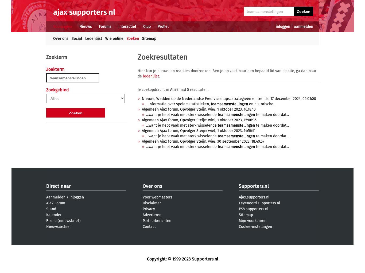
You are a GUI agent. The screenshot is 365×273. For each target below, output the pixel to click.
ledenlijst (151, 76)
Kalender (53, 215)
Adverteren (152, 215)
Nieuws (85, 26)
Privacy (149, 209)
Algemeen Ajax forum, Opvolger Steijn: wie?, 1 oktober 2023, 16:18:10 (199, 109)
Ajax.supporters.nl (254, 197)
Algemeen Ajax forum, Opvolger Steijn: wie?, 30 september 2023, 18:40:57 (203, 141)
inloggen (283, 26)
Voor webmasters (157, 197)
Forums (105, 26)
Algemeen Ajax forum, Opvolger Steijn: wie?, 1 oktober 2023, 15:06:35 (199, 120)
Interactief (127, 26)
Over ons (60, 38)
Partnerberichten (157, 221)
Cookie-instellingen (255, 226)
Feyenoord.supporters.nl (259, 203)
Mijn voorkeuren (252, 221)
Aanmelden (55, 197)
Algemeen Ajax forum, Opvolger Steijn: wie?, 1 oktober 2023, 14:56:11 (198, 130)
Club (147, 26)
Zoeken (133, 38)
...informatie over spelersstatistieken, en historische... (211, 104)
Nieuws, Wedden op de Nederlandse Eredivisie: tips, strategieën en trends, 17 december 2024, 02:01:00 (229, 98)
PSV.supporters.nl (253, 209)
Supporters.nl (254, 186)
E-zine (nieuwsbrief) (63, 221)
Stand (51, 209)
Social (77, 38)
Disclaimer (152, 203)
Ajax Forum (55, 203)
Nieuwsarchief (58, 226)
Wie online (114, 38)
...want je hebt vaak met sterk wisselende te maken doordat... (217, 114)
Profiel (163, 26)
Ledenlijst (93, 38)
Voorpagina (62, 26)
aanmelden (303, 26)
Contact (149, 226)
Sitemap (149, 38)
